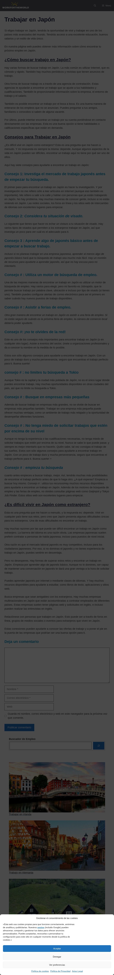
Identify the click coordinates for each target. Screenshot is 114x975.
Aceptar (57, 948)
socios (40, 927)
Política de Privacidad (60, 971)
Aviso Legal (77, 971)
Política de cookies (40, 971)
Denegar (57, 956)
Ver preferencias (57, 965)
